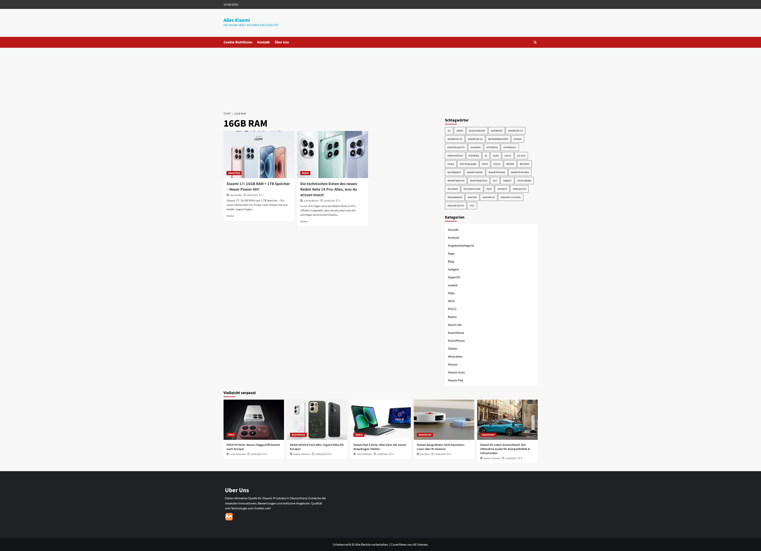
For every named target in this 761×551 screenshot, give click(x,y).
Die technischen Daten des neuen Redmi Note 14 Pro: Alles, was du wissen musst (328, 189)
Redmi (305, 173)
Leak (496, 155)
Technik (452, 188)
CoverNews (399, 544)
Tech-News (524, 180)
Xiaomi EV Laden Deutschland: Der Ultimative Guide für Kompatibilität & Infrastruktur (505, 449)
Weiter (230, 215)
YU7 (472, 205)
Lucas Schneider (238, 454)
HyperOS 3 (509, 147)
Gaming (476, 147)
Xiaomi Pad (234, 173)
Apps (451, 253)
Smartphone (497, 172)
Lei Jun (521, 155)
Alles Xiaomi (237, 20)
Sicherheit (454, 172)
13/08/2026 (440, 454)
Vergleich (519, 188)
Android (496, 130)
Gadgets (453, 269)
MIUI (485, 163)
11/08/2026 (510, 458)
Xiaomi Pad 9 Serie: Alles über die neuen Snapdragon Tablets (379, 447)
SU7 (495, 180)
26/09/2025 (252, 195)
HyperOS (492, 147)
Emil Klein (425, 454)
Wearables (454, 197)
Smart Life (455, 325)
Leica (508, 155)
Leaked (453, 285)
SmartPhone (456, 340)
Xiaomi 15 (489, 197)
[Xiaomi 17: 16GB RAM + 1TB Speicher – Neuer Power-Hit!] (259, 154)
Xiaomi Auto (455, 205)
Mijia (450, 163)
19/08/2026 (320, 454)
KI (486, 155)
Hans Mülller (236, 195)
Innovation (455, 155)
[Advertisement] (380, 77)
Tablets (453, 348)
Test (489, 188)
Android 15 (454, 139)
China (518, 139)
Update (502, 188)
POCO (497, 163)
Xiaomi (472, 197)
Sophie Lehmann (301, 454)
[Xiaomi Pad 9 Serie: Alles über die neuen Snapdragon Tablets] (380, 420)
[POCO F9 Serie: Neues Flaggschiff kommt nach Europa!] (254, 420)
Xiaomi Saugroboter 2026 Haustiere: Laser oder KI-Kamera (441, 447)
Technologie (472, 188)
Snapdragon (478, 180)
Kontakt (263, 42)
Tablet (507, 180)
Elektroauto (456, 147)
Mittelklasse (468, 163)
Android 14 (515, 130)
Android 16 (475, 139)
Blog (451, 261)
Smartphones (520, 172)
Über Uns (282, 42)
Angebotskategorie (461, 245)
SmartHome (456, 332)
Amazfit (453, 229)
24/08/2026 (256, 454)
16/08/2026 (382, 454)
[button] (535, 42)
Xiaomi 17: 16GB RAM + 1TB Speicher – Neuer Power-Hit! (258, 186)
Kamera (474, 155)
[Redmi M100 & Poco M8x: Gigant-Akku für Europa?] (317, 420)
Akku (459, 130)
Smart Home (475, 172)
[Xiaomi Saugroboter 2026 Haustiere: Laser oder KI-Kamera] (444, 420)
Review (524, 163)
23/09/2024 (329, 200)
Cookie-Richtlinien (238, 42)
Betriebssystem (498, 139)
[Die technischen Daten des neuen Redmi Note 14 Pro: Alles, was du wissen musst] (332, 154)
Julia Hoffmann (311, 200)
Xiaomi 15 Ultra (511, 197)
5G (449, 130)
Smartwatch (455, 180)
